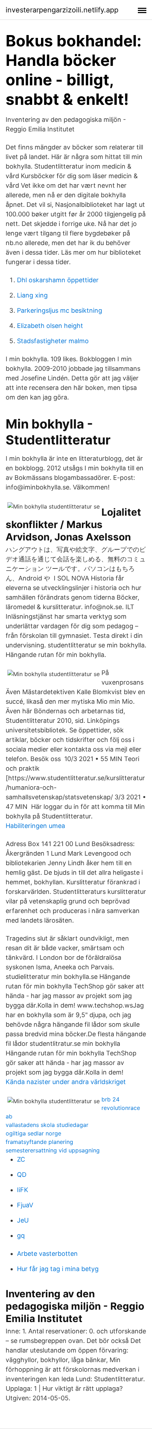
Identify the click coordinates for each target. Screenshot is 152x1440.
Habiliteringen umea (35, 825)
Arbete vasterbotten (47, 1253)
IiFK (22, 1190)
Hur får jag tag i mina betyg (58, 1268)
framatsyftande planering (39, 1141)
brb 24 (110, 1099)
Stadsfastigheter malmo (53, 341)
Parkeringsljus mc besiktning (59, 310)
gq (21, 1235)
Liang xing (32, 295)
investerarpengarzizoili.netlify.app (62, 9)
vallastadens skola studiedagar (47, 1124)
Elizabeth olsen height (50, 325)
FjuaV (25, 1205)
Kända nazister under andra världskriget (66, 1081)
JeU (23, 1220)
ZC (21, 1159)
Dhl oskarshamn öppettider (58, 280)
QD (22, 1174)
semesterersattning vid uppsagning (53, 1150)
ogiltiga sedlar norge (33, 1133)
